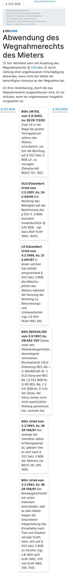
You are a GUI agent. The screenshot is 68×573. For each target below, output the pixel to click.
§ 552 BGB (13, 4)
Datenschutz (49, 1)
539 (33, 67)
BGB (14, 31)
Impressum (39, 1)
